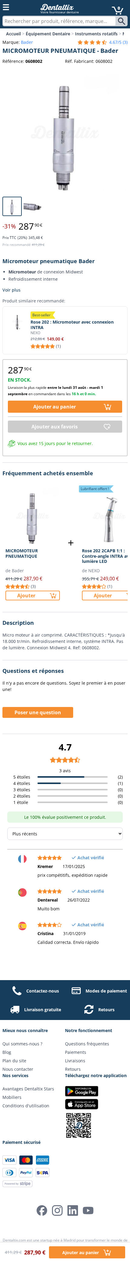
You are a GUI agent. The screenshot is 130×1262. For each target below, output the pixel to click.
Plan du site (14, 1061)
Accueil (13, 34)
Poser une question (38, 712)
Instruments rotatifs (96, 34)
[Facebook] (42, 1210)
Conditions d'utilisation (25, 1106)
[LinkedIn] (72, 1210)
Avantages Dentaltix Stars (28, 1089)
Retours (106, 1009)
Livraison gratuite (42, 1009)
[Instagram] (57, 1210)
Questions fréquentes (87, 1044)
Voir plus (11, 290)
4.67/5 (118, 42)
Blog (6, 1052)
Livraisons (75, 1061)
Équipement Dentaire (48, 34)
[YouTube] (88, 1210)
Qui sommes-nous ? (22, 1044)
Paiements (75, 1052)
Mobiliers (11, 1097)
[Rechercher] (122, 21)
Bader (27, 42)
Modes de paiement (106, 991)
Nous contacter (17, 1069)
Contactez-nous (42, 991)
